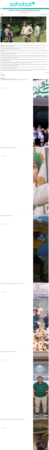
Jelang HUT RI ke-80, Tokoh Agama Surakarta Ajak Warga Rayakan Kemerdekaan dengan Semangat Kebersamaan (13, 79)
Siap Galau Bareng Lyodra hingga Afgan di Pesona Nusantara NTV (8, 351)
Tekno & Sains (13, 8)
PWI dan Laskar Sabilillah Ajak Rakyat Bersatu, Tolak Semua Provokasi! (8, 147)
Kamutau (19, 8)
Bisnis (3, 8)
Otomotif (11, 8)
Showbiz (17, 8)
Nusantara (21, 8)
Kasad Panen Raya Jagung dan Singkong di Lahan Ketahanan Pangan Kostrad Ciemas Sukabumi (11, 283)
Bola (8, 8)
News (1, 8)
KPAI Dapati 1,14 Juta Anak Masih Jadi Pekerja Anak (6, 215)
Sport (4, 8)
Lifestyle (7, 8)
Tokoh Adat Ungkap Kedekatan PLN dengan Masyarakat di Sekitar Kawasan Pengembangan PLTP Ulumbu (12, 419)
